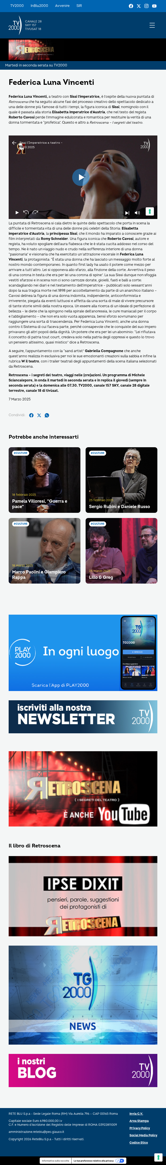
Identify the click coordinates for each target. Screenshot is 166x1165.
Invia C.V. (136, 1114)
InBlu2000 (39, 6)
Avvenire (62, 6)
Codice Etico (138, 1143)
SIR (79, 6)
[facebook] (31, 415)
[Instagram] (147, 6)
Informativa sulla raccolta (55, 1160)
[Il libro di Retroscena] (83, 896)
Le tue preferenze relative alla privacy (94, 1160)
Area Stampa (139, 1121)
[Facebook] (131, 6)
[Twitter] (139, 6)
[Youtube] (154, 6)
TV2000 (17, 6)
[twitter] (39, 415)
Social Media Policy (143, 1135)
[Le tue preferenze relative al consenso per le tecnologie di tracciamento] (158, 1157)
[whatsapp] (47, 415)
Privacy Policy (139, 1128)
